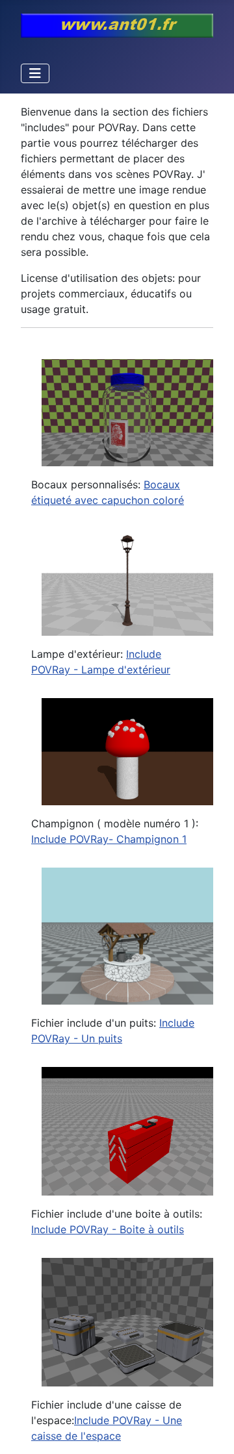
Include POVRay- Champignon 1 (109, 839)
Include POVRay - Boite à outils (107, 1229)
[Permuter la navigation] (35, 73)
